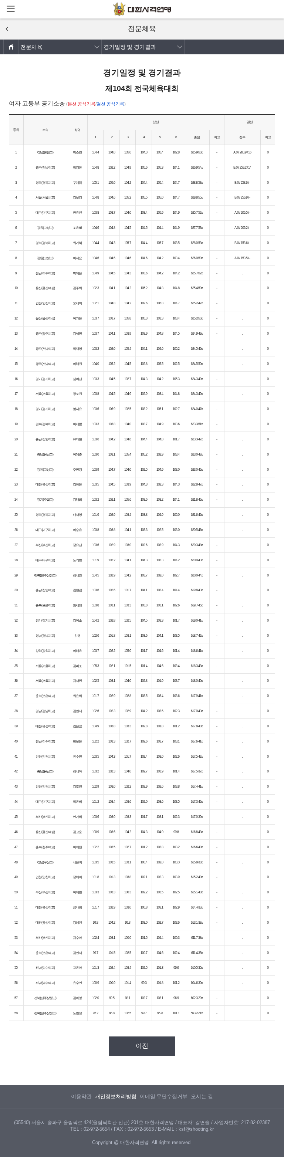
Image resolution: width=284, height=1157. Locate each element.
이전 (142, 1045)
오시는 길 (202, 1096)
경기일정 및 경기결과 (130, 47)
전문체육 (31, 47)
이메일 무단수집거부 (164, 1096)
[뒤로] (7, 28)
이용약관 (81, 1096)
